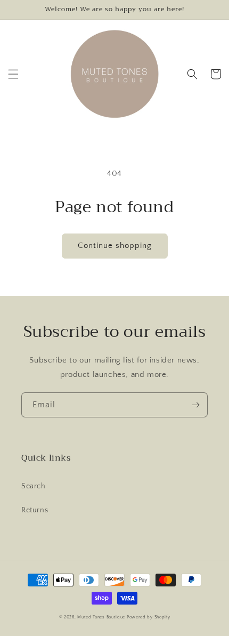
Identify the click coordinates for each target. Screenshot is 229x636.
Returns (34, 510)
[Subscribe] (195, 404)
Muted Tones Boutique (101, 617)
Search (33, 486)
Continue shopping (115, 245)
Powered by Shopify (148, 617)
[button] (13, 74)
